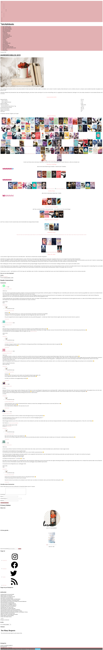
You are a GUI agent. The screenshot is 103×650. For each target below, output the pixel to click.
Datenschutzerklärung (7, 19)
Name (2, 496)
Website (2, 500)
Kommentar (2, 494)
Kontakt (4, 18)
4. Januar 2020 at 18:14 (7, 413)
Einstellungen (38, 649)
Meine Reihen (5, 44)
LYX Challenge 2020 (9, 15)
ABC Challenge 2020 (9, 14)
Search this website (4, 548)
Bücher (4, 2)
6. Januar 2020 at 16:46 (9, 474)
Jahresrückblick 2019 (10, 55)
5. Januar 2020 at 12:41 (7, 444)
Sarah (6, 384)
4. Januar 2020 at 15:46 (9, 310)
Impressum (5, 20)
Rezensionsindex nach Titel (12, 9)
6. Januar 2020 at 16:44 (9, 433)
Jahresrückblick (4, 276)
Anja (6, 442)
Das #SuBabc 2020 (8, 16)
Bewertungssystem (6, 31)
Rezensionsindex (8, 8)
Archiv (1, 624)
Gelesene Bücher (8, 5)
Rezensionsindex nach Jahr (12, 10)
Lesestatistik (7, 6)
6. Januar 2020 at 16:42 (9, 401)
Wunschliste (7, 7)
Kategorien (2, 645)
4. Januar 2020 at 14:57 (7, 353)
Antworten (5, 304)
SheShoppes (14, 647)
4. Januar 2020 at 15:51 (9, 372)
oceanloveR (7, 411)
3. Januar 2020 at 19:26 (7, 288)
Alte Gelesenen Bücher (7, 29)
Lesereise (4, 40)
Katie (6, 286)
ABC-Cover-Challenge (9, 13)
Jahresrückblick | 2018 (8, 277)
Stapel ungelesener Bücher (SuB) (11, 3)
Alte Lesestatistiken (6, 30)
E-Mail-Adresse (3, 498)
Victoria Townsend (9, 322)
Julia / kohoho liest (9, 351)
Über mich (5, 1)
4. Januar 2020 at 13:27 (7, 324)
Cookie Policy (5, 33)
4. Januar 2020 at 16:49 (7, 386)
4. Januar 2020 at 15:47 (9, 342)
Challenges (5, 12)
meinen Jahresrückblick (13, 423)
